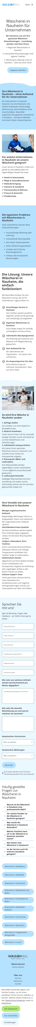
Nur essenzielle (10, 1015)
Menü (27, 4)
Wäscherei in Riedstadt (14, 875)
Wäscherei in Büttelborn (15, 866)
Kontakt (18, 984)
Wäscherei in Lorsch (13, 942)
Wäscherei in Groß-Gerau (15, 917)
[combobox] (18, 742)
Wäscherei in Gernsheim (15, 883)
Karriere (18, 978)
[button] (18, 807)
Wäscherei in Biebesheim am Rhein (17, 891)
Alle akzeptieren (11, 1009)
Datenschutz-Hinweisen (15, 1000)
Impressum (6, 1003)
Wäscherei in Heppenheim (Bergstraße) (16, 933)
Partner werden (18, 967)
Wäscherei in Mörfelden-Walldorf (15, 908)
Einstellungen (10, 1022)
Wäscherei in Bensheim (15, 925)
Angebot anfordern (18, 70)
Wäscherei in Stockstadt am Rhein (16, 900)
